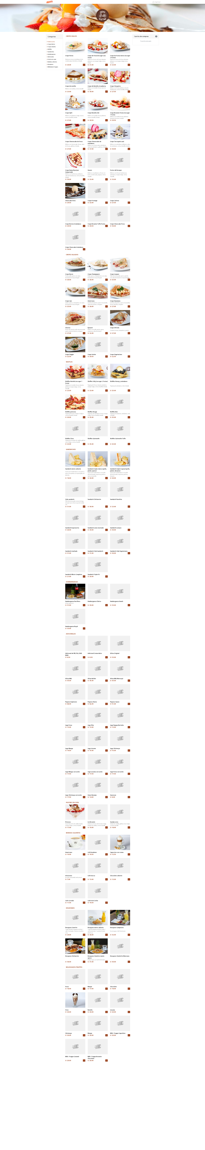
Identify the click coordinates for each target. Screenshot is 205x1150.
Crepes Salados (52, 47)
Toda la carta (51, 42)
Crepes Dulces (51, 44)
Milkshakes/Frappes (53, 67)
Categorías (52, 36)
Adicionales (51, 57)
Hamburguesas (51, 54)
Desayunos (50, 64)
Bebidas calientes (52, 62)
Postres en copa (52, 59)
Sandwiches (51, 52)
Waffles (50, 49)
